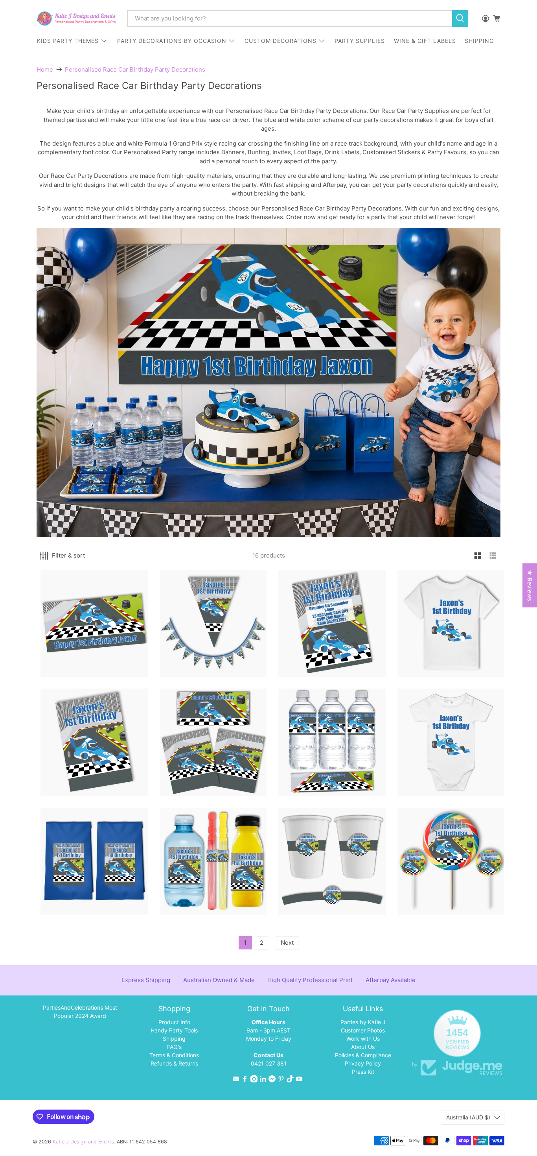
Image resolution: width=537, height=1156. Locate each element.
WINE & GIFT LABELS (425, 40)
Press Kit (363, 1071)
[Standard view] (478, 555)
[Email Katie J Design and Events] (235, 1080)
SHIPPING (479, 40)
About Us (363, 1046)
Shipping (174, 1038)
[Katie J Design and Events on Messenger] (272, 1080)
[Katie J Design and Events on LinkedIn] (263, 1080)
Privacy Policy (363, 1063)
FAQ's (174, 1046)
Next (287, 942)
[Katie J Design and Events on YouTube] (299, 1080)
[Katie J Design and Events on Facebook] (244, 1080)
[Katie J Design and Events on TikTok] (290, 1080)
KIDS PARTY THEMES (68, 40)
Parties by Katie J (363, 1022)
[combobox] (289, 18)
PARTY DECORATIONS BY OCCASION (171, 40)
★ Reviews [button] (529, 585)
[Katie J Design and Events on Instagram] (253, 1080)
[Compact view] (493, 555)
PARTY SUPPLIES (360, 40)
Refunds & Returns (174, 1063)
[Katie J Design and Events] (76, 18)
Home (45, 69)
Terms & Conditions (174, 1055)
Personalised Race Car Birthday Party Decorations (135, 69)
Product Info (174, 1022)
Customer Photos (363, 1030)
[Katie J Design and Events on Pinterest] (281, 1080)
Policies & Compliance (363, 1055)
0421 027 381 (269, 1063)
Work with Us (363, 1038)
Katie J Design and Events (83, 1142)
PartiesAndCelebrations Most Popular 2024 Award (80, 1011)
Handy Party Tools (174, 1030)
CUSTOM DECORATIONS (280, 40)
